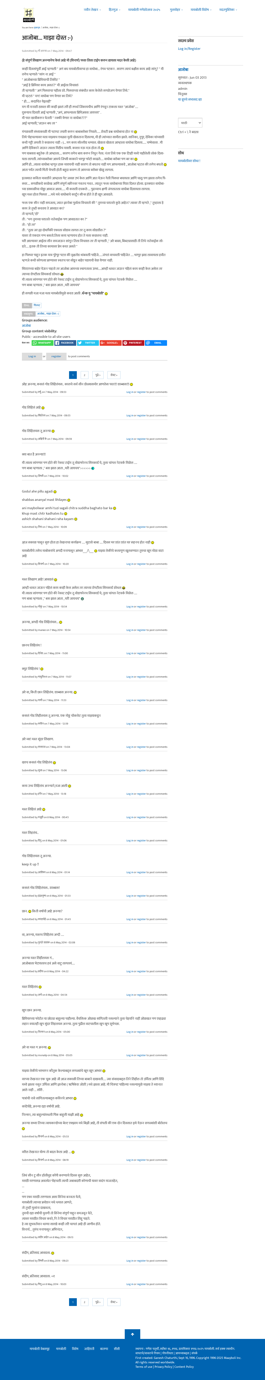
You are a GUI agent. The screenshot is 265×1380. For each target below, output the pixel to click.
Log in (32, 356)
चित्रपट (37, 305)
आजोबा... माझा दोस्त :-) (48, 313)
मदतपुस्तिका (226, 10)
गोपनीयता (168, 1353)
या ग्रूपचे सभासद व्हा (190, 100)
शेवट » (114, 375)
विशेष (75, 1349)
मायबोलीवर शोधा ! (189, 161)
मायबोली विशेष (200, 10)
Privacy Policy (164, 1367)
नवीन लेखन (91, 10)
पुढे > (97, 375)
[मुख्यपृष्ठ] (29, 14)
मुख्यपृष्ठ (37, 27)
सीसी (117, 1349)
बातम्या (104, 1349)
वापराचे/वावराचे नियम (147, 1353)
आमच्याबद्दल (182, 1353)
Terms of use (143, 1367)
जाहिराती (89, 1349)
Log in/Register (189, 49)
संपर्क (194, 1353)
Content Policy (184, 1367)
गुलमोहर (175, 10)
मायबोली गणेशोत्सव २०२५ (144, 10)
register (56, 356)
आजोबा (26, 326)
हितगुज (113, 10)
